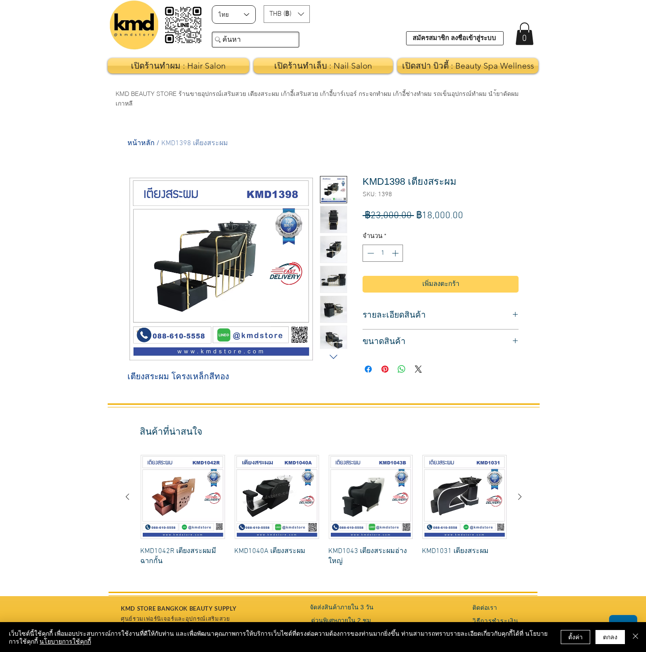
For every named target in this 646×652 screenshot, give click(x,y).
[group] (323, 515)
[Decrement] (370, 253)
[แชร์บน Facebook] (368, 369)
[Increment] (396, 253)
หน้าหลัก (141, 143)
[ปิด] (635, 637)
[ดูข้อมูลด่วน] (182, 497)
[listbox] (287, 14)
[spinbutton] (383, 253)
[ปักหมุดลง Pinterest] (385, 369)
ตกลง (610, 636)
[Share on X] (418, 369)
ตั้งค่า (575, 636)
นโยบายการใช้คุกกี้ (65, 641)
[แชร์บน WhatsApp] (401, 369)
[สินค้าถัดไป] (520, 496)
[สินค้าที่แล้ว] (127, 496)
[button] (287, 14)
